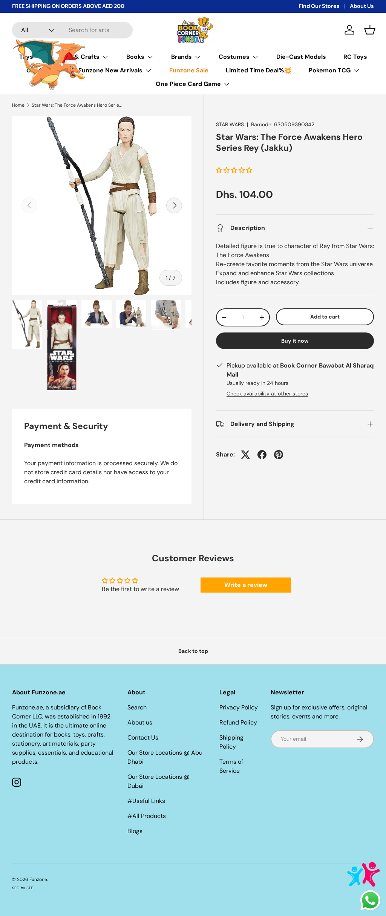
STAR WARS (230, 124)
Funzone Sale (188, 70)
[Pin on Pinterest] (278, 454)
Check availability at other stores (267, 393)
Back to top (193, 651)
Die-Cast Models (301, 57)
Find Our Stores (319, 6)
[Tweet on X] (245, 454)
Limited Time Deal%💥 (258, 70)
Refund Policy (238, 722)
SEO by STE (22, 887)
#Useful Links (146, 801)
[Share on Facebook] (262, 454)
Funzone (38, 879)
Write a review (245, 585)
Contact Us (142, 737)
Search (137, 707)
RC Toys (355, 57)
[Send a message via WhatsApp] (370, 900)
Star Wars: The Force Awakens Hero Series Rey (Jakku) (77, 105)
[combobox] (72, 30)
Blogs (134, 831)
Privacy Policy (238, 707)
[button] (370, 30)
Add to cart (325, 316)
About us (139, 722)
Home (18, 105)
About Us (362, 6)
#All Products (146, 816)
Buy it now (295, 340)
